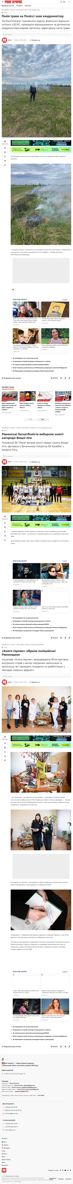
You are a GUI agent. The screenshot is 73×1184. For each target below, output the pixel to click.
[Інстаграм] (68, 1170)
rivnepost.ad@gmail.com (22, 1091)
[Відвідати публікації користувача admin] (4, 40)
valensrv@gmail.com (29, 1085)
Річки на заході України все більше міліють (43, 405)
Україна (47, 400)
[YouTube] (65, 1170)
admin (10, 40)
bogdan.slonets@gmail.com (29, 1087)
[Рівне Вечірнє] (16, 2)
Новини (5, 12)
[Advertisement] (40, 270)
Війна (22, 397)
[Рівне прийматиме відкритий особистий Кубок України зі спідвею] (10, 396)
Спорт (4, 400)
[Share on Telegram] (5, 161)
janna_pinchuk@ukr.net (32, 1089)
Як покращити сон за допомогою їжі (25, 358)
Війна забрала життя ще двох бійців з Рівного (27, 405)
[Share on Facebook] (5, 148)
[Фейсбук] (60, 1170)
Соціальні (59, 400)
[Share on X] (5, 152)
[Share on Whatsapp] (5, 156)
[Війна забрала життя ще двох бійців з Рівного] (28, 396)
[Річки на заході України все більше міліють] (45, 396)
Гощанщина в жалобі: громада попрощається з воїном (32, 361)
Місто (10, 397)
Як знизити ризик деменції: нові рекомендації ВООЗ (31, 364)
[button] (3, 2)
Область (65, 397)
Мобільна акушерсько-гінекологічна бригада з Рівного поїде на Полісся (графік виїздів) (63, 407)
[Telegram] (70, 1170)
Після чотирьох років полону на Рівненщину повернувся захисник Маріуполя (40, 368)
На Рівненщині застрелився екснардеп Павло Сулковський (33, 371)
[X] (63, 1170)
